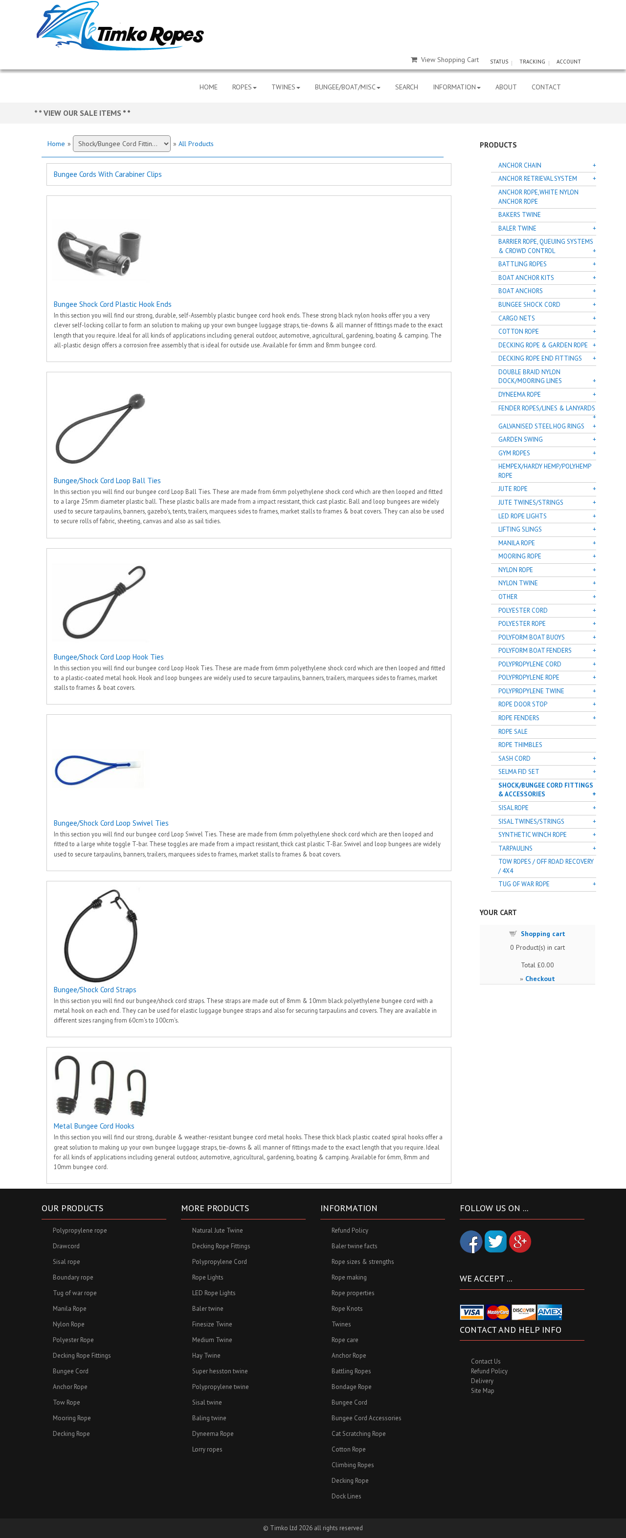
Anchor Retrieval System (537, 178)
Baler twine (208, 1308)
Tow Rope (66, 1402)
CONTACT (546, 87)
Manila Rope (516, 543)
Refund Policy (350, 1230)
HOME (209, 87)
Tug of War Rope (524, 884)
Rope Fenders (518, 718)
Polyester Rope (522, 623)
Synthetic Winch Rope (532, 835)
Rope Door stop (522, 704)
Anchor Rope (70, 1387)
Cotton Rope (518, 331)
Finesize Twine (212, 1324)
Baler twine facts (355, 1246)
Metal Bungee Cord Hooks (94, 1126)
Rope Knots (347, 1308)
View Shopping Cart (450, 59)
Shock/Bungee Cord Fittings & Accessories (545, 790)
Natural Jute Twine (217, 1230)
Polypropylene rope (80, 1230)
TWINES (283, 87)
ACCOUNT (569, 61)
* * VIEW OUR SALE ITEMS (78, 113)
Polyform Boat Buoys (531, 637)
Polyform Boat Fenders (535, 650)
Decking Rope (71, 1434)
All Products (196, 143)
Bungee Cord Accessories (367, 1418)
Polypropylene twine (220, 1387)
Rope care (345, 1340)
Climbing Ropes (353, 1465)
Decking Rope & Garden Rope (543, 345)
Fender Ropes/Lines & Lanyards (546, 408)
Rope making (349, 1277)
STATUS (499, 61)
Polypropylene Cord (529, 664)
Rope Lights (208, 1277)
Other (507, 597)
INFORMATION (454, 87)
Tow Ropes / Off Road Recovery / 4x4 (546, 866)
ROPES (242, 87)
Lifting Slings (520, 529)
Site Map (482, 1391)
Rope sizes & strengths (363, 1262)
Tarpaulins (515, 848)
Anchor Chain (519, 165)
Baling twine (209, 1418)
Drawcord (66, 1246)
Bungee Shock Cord (529, 304)
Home (56, 143)
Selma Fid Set (518, 772)
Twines (341, 1324)
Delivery (482, 1381)
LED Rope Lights (522, 516)
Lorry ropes (207, 1449)
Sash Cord (514, 758)
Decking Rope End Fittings (540, 358)
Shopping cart (543, 933)
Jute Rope (513, 489)
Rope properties (353, 1293)
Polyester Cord (523, 610)
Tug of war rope (75, 1293)
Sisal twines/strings (531, 821)
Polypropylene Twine (531, 691)
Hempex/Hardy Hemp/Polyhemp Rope (544, 471)
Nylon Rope (515, 570)
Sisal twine (207, 1402)
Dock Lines (346, 1496)
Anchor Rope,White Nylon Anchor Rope (538, 197)
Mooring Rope (519, 556)
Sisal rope (66, 1262)
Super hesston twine (220, 1371)
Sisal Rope (513, 808)
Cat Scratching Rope (359, 1434)
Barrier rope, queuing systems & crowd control (545, 246)
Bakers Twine (519, 215)
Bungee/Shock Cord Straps (95, 989)
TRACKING (532, 61)
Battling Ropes (522, 264)
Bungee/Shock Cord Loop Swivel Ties (111, 823)
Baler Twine (517, 228)
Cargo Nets (516, 318)
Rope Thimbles (520, 745)
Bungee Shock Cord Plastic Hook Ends (113, 304)
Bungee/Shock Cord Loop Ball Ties (107, 480)
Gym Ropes (514, 453)
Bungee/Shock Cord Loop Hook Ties (109, 657)
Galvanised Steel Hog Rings (541, 426)
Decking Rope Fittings (82, 1355)
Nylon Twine (518, 583)
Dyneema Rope (519, 394)
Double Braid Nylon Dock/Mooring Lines (530, 376)
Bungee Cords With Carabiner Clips (108, 174)
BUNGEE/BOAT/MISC (345, 87)
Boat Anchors (520, 291)
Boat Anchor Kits (526, 278)
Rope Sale (513, 731)
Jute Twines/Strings (530, 502)
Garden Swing (520, 439)
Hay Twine (206, 1355)
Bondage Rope (352, 1387)
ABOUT (506, 87)
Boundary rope (73, 1277)
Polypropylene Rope (528, 677)
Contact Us (486, 1361)
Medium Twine (212, 1340)
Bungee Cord (71, 1371)
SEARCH (406, 87)
